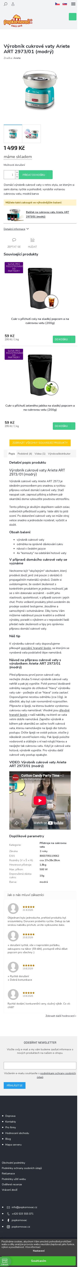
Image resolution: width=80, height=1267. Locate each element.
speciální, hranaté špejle (36, 648)
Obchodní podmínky (13, 1163)
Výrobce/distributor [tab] (59, 453)
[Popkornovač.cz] (57, 3)
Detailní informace (14, 229)
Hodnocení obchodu (17, 1133)
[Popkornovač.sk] (65, 3)
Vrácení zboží (9, 1190)
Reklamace (8, 1173)
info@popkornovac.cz (24, 1207)
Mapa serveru (13, 1144)
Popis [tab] (12, 453)
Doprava (10, 1116)
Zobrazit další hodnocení (60, 1016)
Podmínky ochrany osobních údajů (22, 1168)
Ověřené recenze (12, 1184)
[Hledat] (5, 4)
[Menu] (73, 4)
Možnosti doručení (14, 165)
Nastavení (38, 1251)
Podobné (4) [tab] (25, 453)
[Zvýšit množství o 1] (17, 172)
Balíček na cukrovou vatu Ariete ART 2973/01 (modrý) (47, 214)
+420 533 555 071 (22, 1214)
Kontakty (10, 1121)
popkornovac (19, 1220)
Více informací (32, 1247)
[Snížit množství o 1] (17, 177)
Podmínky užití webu (14, 1179)
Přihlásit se (15, 1085)
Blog (8, 1139)
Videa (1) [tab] (40, 453)
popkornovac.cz (21, 1226)
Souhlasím (38, 1261)
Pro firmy (10, 1127)
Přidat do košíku (34, 175)
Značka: (12, 58)
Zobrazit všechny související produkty (40, 443)
